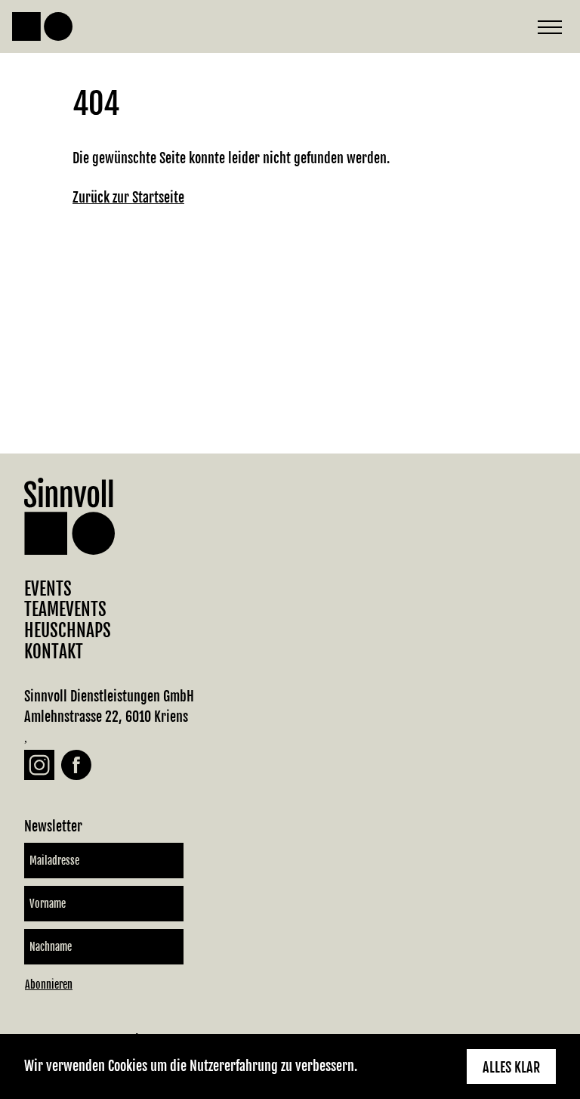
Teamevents (65, 610)
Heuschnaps (67, 631)
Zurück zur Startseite (128, 197)
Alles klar (511, 1067)
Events (48, 589)
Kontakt (53, 652)
